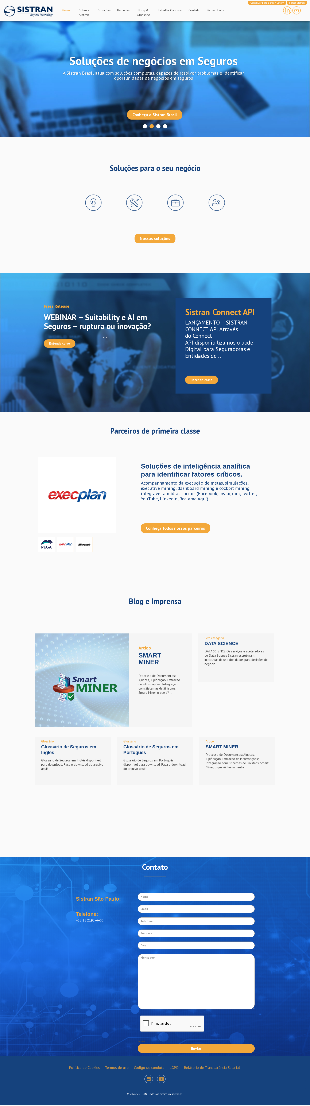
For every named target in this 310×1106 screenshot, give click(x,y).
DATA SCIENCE (222, 643)
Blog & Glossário (143, 12)
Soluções (104, 10)
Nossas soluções (155, 238)
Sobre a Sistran (84, 12)
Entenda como (59, 343)
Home (66, 10)
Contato (194, 10)
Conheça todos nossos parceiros (175, 528)
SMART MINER (222, 746)
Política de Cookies (84, 1067)
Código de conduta (149, 1067)
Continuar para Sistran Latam (267, 2)
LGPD (174, 1067)
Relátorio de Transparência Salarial (212, 1067)
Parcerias (123, 10)
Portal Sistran (297, 2)
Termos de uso (117, 1067)
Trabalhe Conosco (169, 10)
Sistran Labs (215, 10)
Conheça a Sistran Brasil (154, 114)
